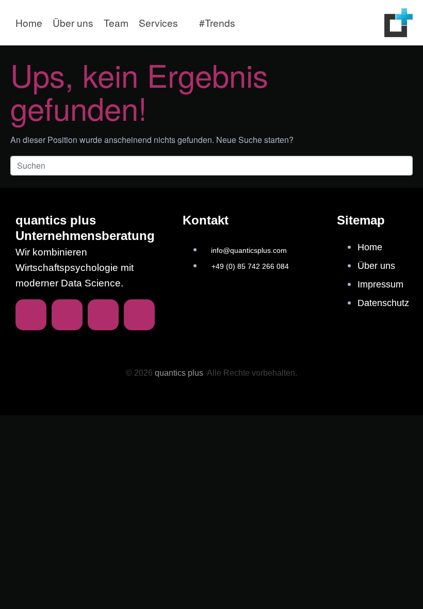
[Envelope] (67, 314)
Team (116, 22)
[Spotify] (103, 314)
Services (158, 22)
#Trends (217, 22)
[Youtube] (139, 314)
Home (28, 22)
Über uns (73, 22)
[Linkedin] (30, 314)
